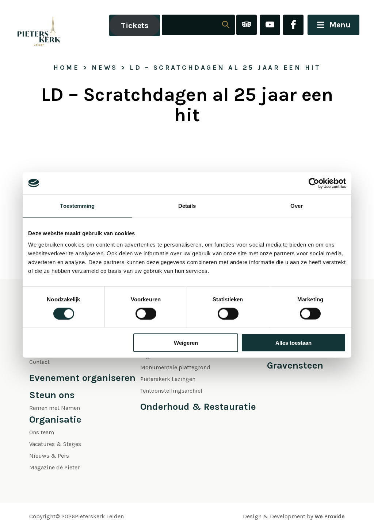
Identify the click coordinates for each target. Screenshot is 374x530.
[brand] (31, 25)
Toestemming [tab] (77, 205)
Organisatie (55, 419)
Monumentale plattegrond (175, 367)
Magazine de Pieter (54, 467)
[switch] (146, 313)
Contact (39, 361)
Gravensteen (295, 365)
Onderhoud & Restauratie (198, 406)
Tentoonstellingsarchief (171, 390)
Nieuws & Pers (49, 455)
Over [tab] (296, 205)
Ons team (41, 432)
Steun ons (52, 395)
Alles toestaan (293, 343)
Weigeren (186, 343)
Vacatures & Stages (55, 444)
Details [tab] (187, 205)
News (105, 68)
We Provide (329, 516)
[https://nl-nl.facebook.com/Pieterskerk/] (293, 25)
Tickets (135, 25)
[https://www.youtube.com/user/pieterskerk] (270, 25)
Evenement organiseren (82, 378)
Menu (340, 25)
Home (66, 68)
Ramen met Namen (54, 407)
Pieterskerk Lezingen (167, 378)
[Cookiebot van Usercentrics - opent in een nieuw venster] (314, 183)
